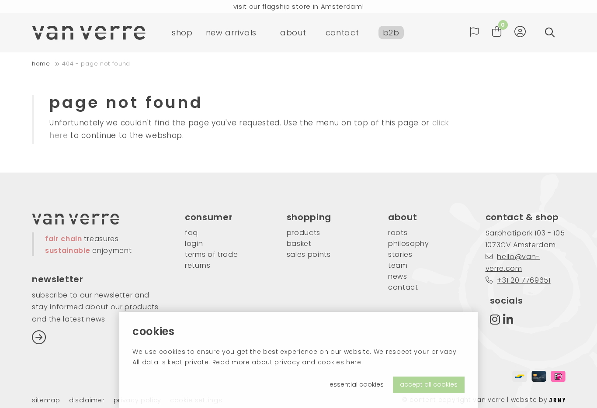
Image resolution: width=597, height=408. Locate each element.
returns (198, 265)
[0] (497, 31)
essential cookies (357, 384)
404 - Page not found (96, 63)
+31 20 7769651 (524, 280)
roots (397, 233)
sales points (309, 254)
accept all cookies (429, 384)
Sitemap (46, 400)
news (397, 276)
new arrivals (231, 32)
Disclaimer (87, 400)
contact (342, 32)
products (303, 233)
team (398, 265)
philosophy (408, 244)
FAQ (191, 233)
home (41, 63)
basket (299, 244)
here (353, 362)
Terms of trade (211, 254)
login (194, 244)
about (293, 32)
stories (400, 254)
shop (182, 32)
